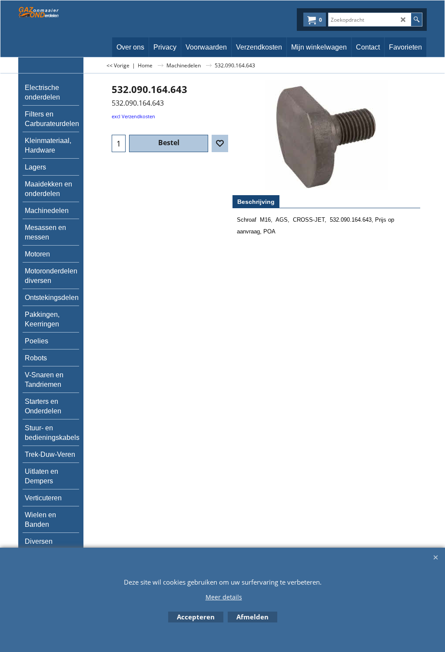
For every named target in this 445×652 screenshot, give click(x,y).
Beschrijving (256, 201)
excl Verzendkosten (133, 116)
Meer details (224, 597)
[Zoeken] (416, 19)
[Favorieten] (220, 143)
